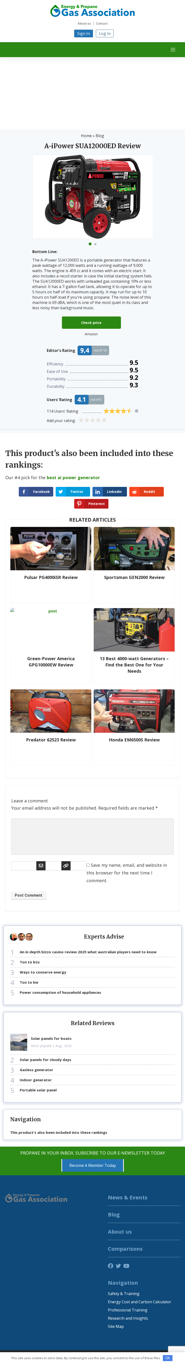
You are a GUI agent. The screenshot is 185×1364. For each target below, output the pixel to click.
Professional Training (127, 1310)
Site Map (116, 1326)
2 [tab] (95, 244)
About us (84, 23)
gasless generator (36, 1069)
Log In (105, 33)
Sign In (83, 33)
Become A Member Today (92, 1165)
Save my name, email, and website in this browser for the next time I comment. (126, 872)
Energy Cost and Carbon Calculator (139, 1301)
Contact (102, 23)
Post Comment (28, 895)
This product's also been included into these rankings (58, 1132)
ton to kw (29, 982)
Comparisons (125, 1248)
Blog (100, 135)
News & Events (127, 1197)
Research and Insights (128, 1318)
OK (167, 1358)
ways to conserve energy (43, 972)
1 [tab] (90, 243)
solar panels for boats (51, 1038)
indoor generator (36, 1079)
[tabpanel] (92, 197)
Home (86, 135)
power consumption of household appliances (60, 992)
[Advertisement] (92, 93)
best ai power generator (73, 477)
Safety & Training (123, 1293)
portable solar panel (38, 1090)
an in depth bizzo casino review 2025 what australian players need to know (88, 951)
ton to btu (30, 962)
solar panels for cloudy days (45, 1059)
